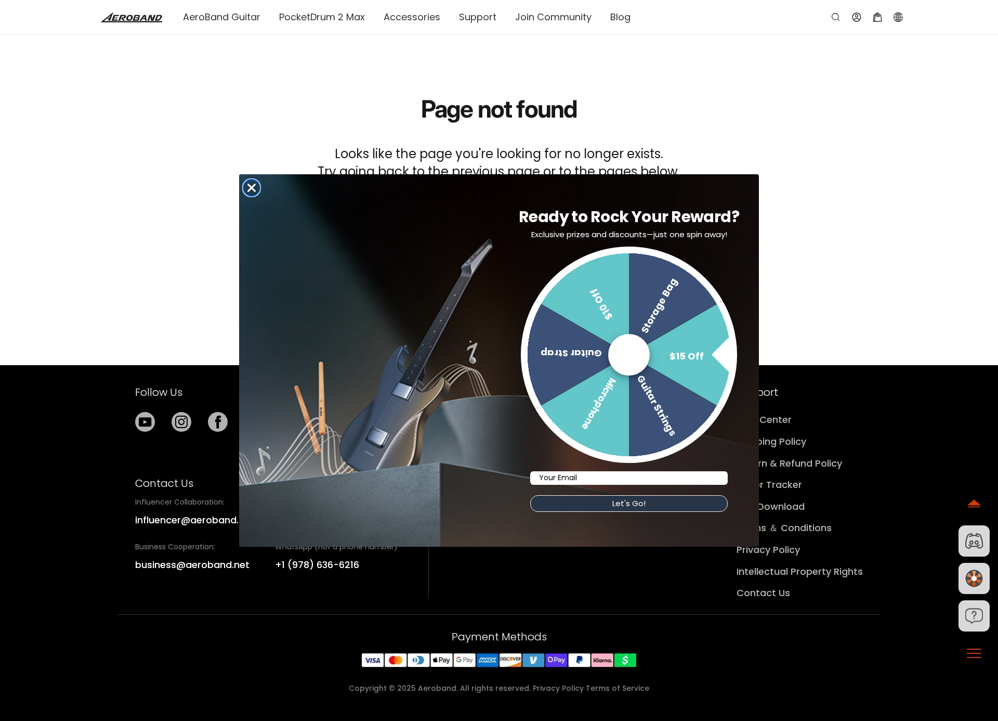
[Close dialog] (251, 187)
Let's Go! (629, 503)
